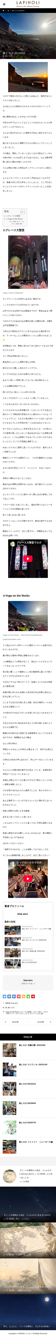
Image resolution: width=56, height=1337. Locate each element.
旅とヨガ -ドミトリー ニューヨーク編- (36, 929)
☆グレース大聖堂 (13, 216)
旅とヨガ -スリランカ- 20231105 (34, 940)
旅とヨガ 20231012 (29, 962)
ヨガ (39, 1014)
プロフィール (27, 983)
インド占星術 (24, 1181)
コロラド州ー (37, 1012)
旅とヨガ (8, 56)
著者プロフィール (18, 221)
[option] (28, 1176)
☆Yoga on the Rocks (14, 219)
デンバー (33, 1014)
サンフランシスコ (22, 1014)
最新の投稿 (19, 223)
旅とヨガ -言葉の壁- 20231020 (33, 951)
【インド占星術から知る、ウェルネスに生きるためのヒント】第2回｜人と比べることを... (36, 1174)
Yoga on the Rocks (12, 1012)
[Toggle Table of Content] (21, 212)
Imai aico (14, 1003)
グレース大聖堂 (26, 1012)
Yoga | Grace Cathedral (13, 293)
